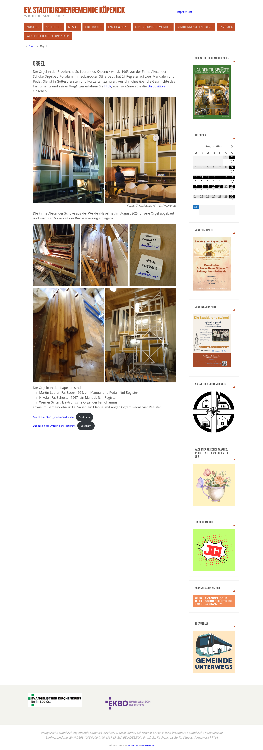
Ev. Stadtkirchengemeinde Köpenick (74, 10)
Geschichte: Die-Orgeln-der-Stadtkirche (53, 417)
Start (32, 46)
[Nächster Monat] (232, 146)
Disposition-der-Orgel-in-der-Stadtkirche (54, 425)
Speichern (84, 417)
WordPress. (148, 745)
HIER (107, 86)
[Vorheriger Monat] (196, 146)
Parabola (133, 745)
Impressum (184, 12)
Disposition (156, 86)
